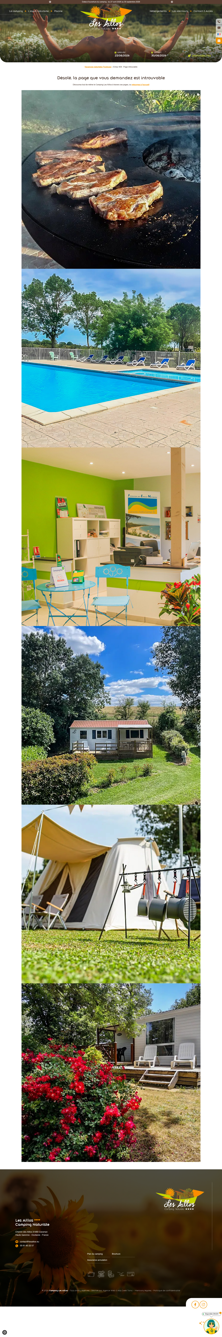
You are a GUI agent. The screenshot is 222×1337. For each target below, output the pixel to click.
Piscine (58, 11)
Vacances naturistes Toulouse (98, 67)
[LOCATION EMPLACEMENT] (111, 894)
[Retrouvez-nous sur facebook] (195, 1304)
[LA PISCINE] (111, 358)
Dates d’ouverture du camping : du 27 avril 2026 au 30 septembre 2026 (111, 2)
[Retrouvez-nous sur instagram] (203, 1304)
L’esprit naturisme (38, 11)
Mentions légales (143, 1290)
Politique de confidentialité (166, 1290)
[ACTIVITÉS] (111, 179)
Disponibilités (201, 55)
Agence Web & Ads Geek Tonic (118, 1290)
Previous (50, 2)
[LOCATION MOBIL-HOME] (111, 715)
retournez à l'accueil (140, 85)
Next (172, 2)
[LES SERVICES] (111, 536)
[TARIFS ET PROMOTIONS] (111, 1072)
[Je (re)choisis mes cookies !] (4, 1332)
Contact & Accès (203, 11)
